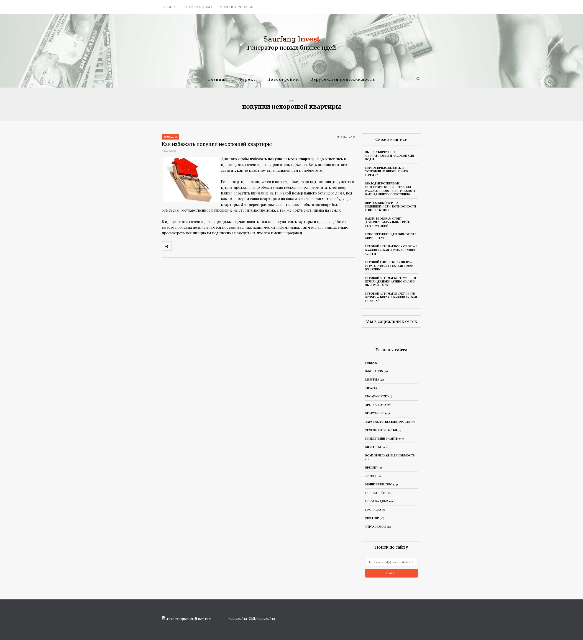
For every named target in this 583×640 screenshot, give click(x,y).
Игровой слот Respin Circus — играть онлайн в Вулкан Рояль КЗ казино (389, 265)
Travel (370, 388)
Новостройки (283, 79)
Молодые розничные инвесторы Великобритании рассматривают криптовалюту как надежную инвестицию (390, 188)
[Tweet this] (187, 246)
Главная (217, 79)
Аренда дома (375, 405)
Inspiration (374, 371)
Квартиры (169, 150)
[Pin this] (207, 246)
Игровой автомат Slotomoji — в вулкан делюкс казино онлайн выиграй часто (390, 281)
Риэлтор (372, 518)
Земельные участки (381, 430)
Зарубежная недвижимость (343, 79)
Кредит (169, 7)
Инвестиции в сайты (382, 438)
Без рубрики (374, 413)
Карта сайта (237, 618)
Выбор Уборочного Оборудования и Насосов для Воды (389, 155)
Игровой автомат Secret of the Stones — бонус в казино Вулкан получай (391, 297)
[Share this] (176, 246)
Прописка (373, 509)
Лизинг (371, 476)
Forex (369, 362)
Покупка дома (198, 7)
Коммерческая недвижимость (390, 455)
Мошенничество (237, 7)
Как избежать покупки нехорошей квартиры (217, 144)
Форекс (247, 79)
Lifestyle (372, 379)
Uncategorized (377, 396)
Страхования (375, 526)
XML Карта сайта (262, 618)
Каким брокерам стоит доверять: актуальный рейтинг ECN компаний (390, 222)
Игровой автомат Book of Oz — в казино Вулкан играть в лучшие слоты (391, 249)
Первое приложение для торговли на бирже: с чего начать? (386, 171)
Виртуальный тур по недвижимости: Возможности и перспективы (390, 206)
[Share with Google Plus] (197, 246)
